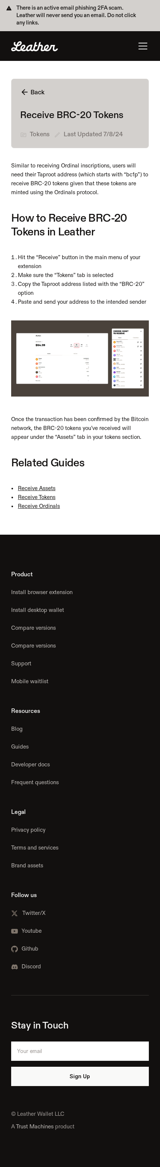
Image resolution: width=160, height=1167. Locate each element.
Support (21, 663)
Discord (31, 966)
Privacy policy (28, 830)
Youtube (32, 931)
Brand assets (27, 865)
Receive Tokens (36, 497)
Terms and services (34, 848)
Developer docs (30, 764)
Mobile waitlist (29, 681)
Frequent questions (35, 782)
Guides (20, 747)
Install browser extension (42, 592)
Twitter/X (33, 913)
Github (30, 949)
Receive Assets (36, 488)
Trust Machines (35, 1126)
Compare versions (33, 628)
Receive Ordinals (39, 506)
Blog (17, 729)
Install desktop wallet (37, 610)
